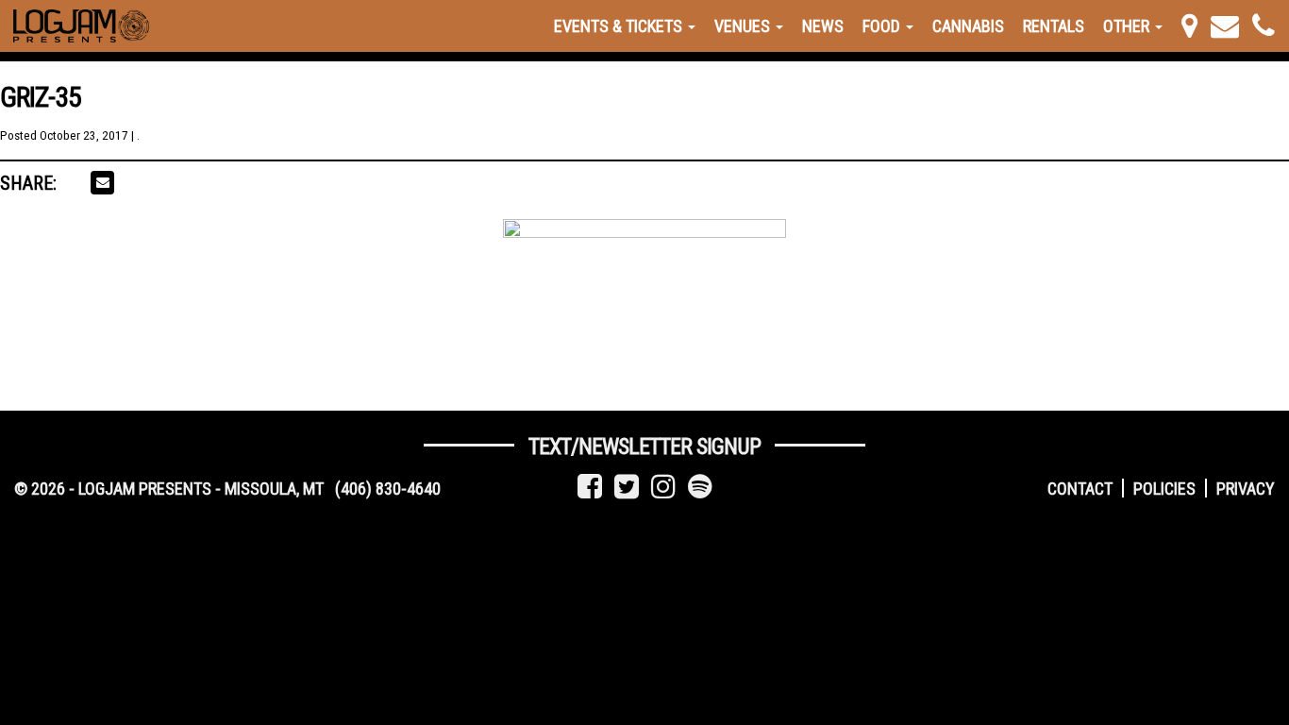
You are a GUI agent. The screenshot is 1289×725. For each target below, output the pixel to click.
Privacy (1245, 488)
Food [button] (883, 26)
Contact (1080, 488)
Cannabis (968, 26)
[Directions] (1189, 26)
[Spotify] (700, 487)
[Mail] (1225, 26)
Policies (1164, 488)
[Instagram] (663, 487)
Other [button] (1128, 26)
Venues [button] (744, 26)
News (823, 26)
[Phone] (1263, 26)
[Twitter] (627, 487)
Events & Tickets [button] (620, 26)
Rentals (1053, 26)
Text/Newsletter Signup (644, 446)
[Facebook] (590, 487)
